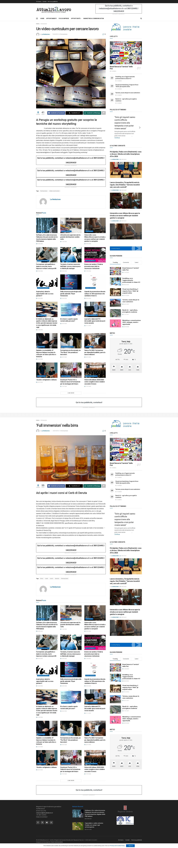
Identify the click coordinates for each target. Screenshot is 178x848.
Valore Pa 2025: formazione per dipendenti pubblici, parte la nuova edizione (94, 352)
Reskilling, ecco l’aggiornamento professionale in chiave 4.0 (131, 277)
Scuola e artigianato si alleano (46, 380)
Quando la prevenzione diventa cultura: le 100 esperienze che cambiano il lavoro (94, 294)
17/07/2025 (64, 386)
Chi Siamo (38, 1)
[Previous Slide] (112, 126)
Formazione (44, 23)
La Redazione (46, 34)
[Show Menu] (37, 18)
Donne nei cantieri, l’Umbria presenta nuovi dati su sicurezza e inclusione (93, 266)
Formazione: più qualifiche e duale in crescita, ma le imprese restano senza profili (46, 266)
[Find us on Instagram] (51, 822)
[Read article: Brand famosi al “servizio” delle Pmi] (126, 52)
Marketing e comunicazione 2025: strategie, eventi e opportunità (131, 319)
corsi (51, 578)
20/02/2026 (64, 323)
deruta (57, 578)
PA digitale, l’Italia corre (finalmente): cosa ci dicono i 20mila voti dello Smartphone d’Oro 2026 (125, 151)
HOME (42, 18)
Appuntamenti (66, 231)
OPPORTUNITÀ (75, 18)
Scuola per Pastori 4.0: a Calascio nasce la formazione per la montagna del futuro (70, 382)
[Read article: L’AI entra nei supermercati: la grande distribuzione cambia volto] (71, 225)
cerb (46, 578)
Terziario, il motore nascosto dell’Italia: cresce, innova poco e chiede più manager (70, 266)
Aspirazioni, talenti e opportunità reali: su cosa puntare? (44, 294)
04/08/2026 (40, 243)
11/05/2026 (88, 271)
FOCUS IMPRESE (64, 18)
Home (37, 23)
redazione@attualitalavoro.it (44, 813)
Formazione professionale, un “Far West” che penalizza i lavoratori (70, 352)
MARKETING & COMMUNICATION (93, 18)
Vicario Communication (57, 842)
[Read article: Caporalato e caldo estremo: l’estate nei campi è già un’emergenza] (77, 826)
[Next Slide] (140, 126)
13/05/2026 (64, 271)
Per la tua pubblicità (53, 1)
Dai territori (42, 315)
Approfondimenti (43, 260)
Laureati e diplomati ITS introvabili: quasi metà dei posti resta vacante (94, 321)
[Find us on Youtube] (47, 822)
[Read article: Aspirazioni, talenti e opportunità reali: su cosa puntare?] (46, 282)
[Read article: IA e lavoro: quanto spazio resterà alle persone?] (71, 309)
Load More (71, 393)
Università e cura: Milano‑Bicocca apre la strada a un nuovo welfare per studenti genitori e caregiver (125, 212)
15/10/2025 (40, 359)
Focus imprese (90, 288)
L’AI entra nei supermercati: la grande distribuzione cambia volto (70, 237)
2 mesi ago (123, 156)
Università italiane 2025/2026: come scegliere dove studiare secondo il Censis (94, 382)
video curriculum (54, 191)
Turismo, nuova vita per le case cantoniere (127, 92)
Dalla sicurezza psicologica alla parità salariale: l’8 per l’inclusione (70, 294)
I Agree (130, 845)
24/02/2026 (88, 298)
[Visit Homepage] (53, 9)
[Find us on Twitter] (42, 822)
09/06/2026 (88, 243)
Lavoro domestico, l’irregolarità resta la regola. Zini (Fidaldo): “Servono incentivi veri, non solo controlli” (125, 181)
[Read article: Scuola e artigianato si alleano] (46, 370)
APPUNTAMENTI (51, 18)
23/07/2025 (64, 357)
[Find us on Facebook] (38, 822)
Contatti (44, 1)
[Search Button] (141, 18)
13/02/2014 (55, 34)
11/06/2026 (64, 241)
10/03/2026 (40, 298)
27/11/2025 (88, 325)
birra (41, 578)
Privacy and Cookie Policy (117, 845)
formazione (43, 191)
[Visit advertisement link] (126, 27)
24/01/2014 (56, 430)
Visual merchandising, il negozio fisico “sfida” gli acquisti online (130, 288)
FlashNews (41, 231)
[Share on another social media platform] (104, 113)
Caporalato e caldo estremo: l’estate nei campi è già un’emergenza (94, 825)
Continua (122, 135)
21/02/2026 (40, 329)
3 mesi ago (123, 217)
